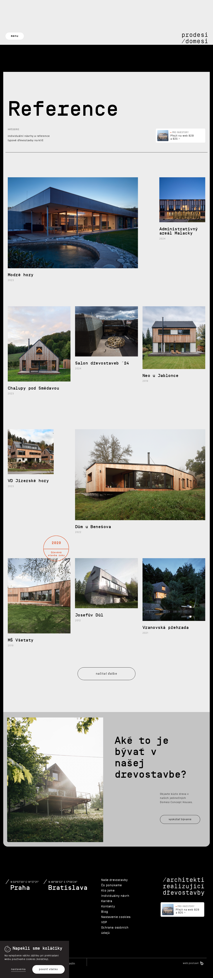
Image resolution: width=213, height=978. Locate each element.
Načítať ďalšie (106, 673)
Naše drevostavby (114, 880)
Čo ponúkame (111, 885)
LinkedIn (69, 963)
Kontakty (108, 906)
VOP (104, 922)
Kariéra (106, 901)
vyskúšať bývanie (180, 819)
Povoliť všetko (48, 969)
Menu (14, 36)
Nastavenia (18, 969)
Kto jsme (108, 890)
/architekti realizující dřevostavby (183, 886)
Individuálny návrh (115, 896)
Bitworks (202, 963)
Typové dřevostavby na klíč (26, 140)
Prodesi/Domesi (195, 38)
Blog (104, 911)
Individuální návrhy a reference (29, 136)
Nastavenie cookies (116, 917)
